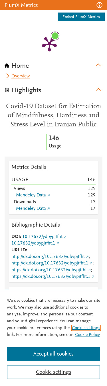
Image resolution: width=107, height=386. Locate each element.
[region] (53, 338)
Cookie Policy (87, 334)
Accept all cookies (53, 354)
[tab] (53, 64)
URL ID (18, 250)
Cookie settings (86, 328)
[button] (99, 5)
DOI (15, 237)
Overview (20, 76)
